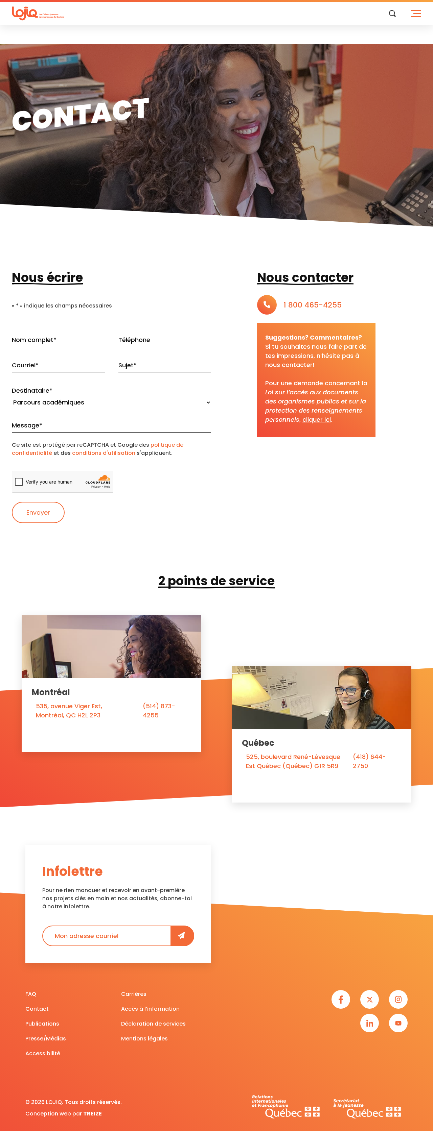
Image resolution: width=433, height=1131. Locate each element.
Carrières (133, 994)
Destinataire (32, 390)
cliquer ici (316, 419)
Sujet (127, 365)
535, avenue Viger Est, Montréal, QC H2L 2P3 (69, 710)
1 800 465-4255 (312, 305)
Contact (37, 1009)
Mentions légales (144, 1038)
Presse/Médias (45, 1038)
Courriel (25, 365)
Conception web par (63, 1113)
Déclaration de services (153, 1024)
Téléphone (134, 340)
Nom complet (34, 340)
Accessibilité (42, 1053)
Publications (42, 1024)
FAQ (30, 994)
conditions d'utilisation (103, 453)
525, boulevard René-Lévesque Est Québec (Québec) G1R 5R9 (293, 761)
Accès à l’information (150, 1009)
